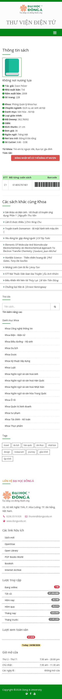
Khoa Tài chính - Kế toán (17, 419)
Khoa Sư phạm (12, 412)
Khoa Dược (11, 354)
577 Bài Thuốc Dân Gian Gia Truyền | (31, 273)
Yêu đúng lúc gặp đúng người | (27, 238)
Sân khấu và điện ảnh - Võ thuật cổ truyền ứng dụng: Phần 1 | (28, 214)
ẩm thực (40, 445)
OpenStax (10, 544)
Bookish (9, 563)
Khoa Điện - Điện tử (15, 335)
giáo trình (43, 452)
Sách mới (9, 537)
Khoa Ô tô (10, 399)
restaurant (19, 452)
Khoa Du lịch (11, 348)
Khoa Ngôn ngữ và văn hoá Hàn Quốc (24, 380)
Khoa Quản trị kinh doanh (18, 406)
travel (6, 445)
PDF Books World (14, 556)
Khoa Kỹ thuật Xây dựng (17, 360)
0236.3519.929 (13, 516)
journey (31, 452)
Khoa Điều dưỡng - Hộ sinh (19, 341)
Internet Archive (13, 569)
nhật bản (52, 445)
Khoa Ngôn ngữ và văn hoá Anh (21, 374)
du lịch (16, 445)
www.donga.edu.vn (16, 520)
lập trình (7, 458)
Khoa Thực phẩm (14, 425)
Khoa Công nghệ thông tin (19, 328)
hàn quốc (28, 445)
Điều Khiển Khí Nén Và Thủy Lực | (31, 280)
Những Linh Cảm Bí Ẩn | (22, 267)
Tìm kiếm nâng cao (12, 311)
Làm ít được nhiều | (23, 221)
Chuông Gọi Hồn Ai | (25, 286)
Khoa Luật (10, 367)
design (7, 452)
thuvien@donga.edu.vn (40, 516)
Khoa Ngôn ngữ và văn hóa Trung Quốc (25, 393)
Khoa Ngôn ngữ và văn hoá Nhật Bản (24, 386)
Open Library (11, 550)
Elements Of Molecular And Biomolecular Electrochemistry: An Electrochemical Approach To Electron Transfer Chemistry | (29, 248)
